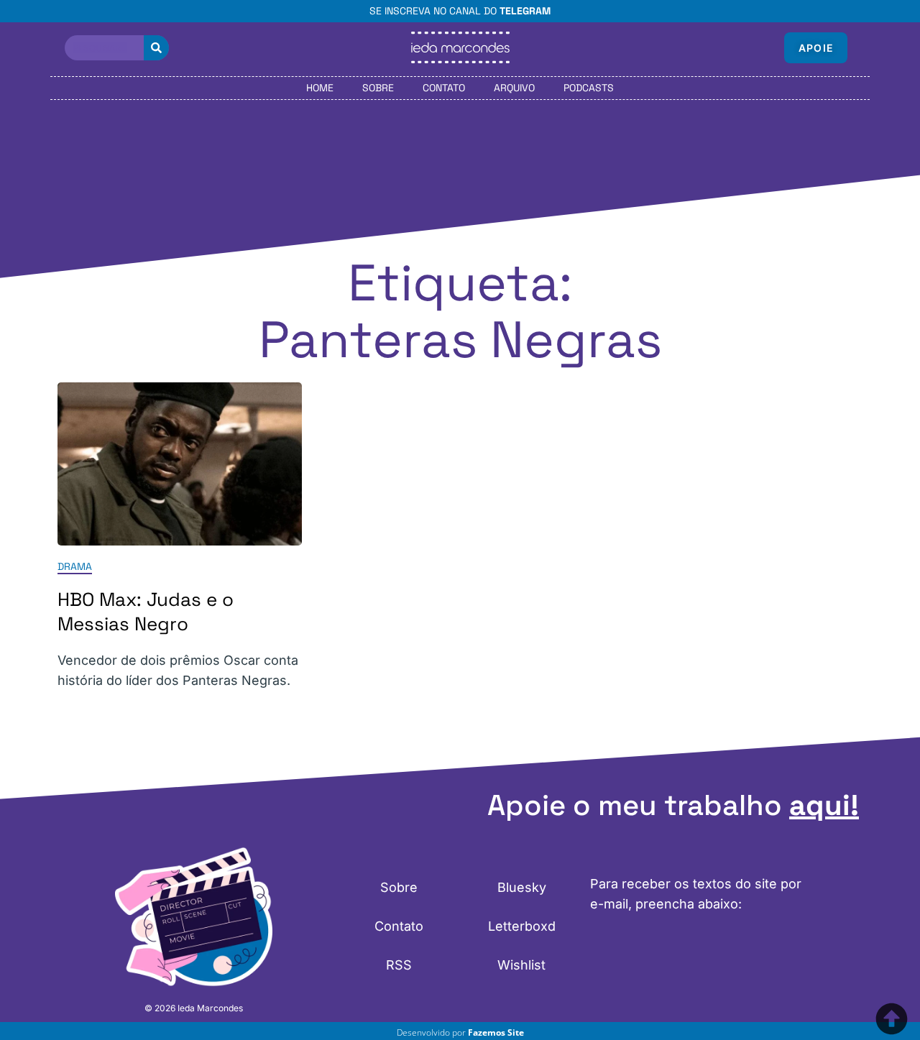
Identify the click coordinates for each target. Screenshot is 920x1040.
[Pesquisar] (156, 47)
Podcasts (589, 87)
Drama (75, 566)
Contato (444, 87)
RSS (399, 964)
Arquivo (514, 87)
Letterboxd (522, 926)
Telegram (525, 10)
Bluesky (521, 887)
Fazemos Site (496, 1032)
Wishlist (521, 964)
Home (320, 87)
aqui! (824, 805)
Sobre (378, 87)
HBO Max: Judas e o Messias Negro (146, 611)
